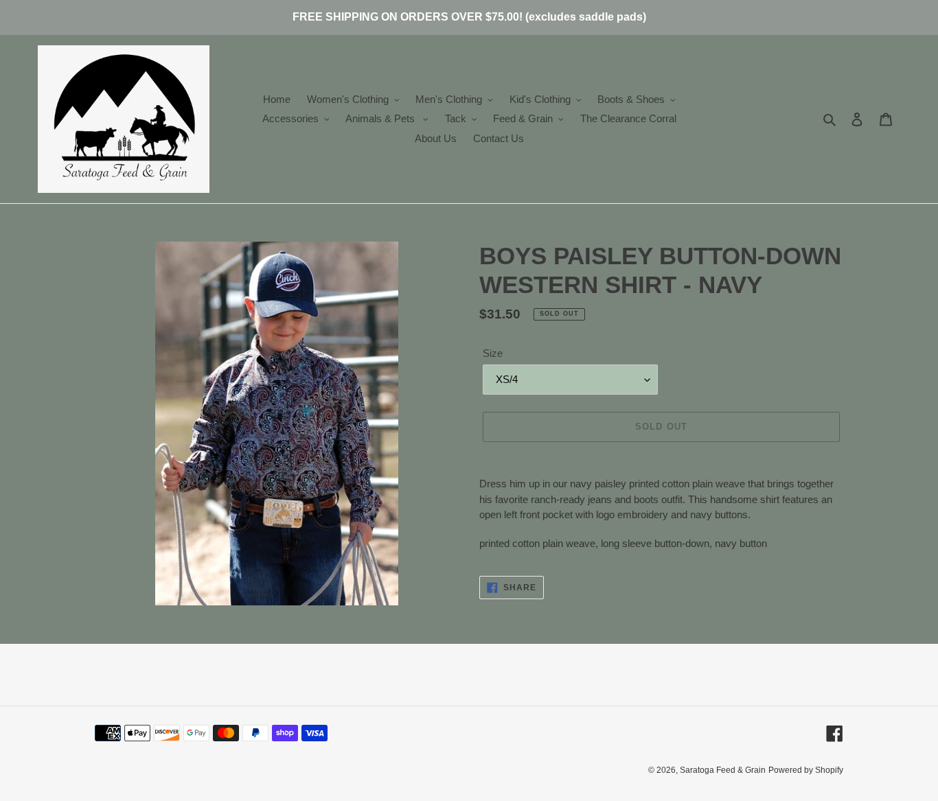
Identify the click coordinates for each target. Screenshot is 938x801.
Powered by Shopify (805, 770)
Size (493, 353)
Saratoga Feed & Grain (723, 770)
